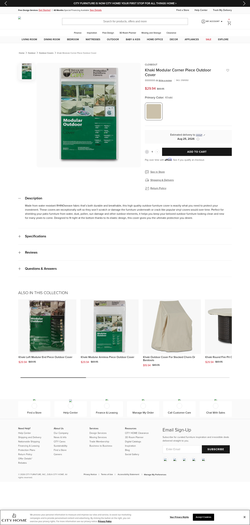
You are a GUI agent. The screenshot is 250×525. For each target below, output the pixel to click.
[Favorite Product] (227, 70)
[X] (184, 459)
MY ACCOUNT (215, 21)
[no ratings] (150, 80)
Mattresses (93, 39)
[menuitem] (29, 39)
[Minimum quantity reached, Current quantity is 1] (147, 152)
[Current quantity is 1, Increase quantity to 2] (157, 152)
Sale (208, 39)
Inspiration (92, 33)
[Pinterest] (194, 459)
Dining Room (52, 39)
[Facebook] (174, 459)
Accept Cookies (203, 517)
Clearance (171, 33)
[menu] (125, 39)
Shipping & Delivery (162, 180)
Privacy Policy (105, 521)
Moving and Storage (151, 33)
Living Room (29, 39)
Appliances (192, 39)
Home (21, 53)
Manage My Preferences (155, 474)
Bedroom (73, 39)
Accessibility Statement (128, 474)
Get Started (45, 10)
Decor (174, 39)
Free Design (108, 33)
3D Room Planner (127, 33)
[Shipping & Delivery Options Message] (197, 139)
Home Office (155, 39)
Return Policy (158, 188)
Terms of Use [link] (107, 474)
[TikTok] (203, 459)
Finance (77, 33)
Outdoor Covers (46, 53)
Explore (223, 39)
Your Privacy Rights (179, 517)
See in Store (157, 172)
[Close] (244, 517)
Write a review (165, 80)
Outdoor (113, 39)
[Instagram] (165, 459)
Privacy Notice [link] (90, 474)
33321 (199, 135)
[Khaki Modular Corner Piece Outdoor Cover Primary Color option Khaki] (154, 111)
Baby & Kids (133, 39)
